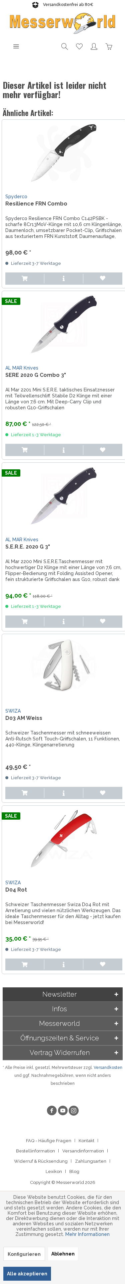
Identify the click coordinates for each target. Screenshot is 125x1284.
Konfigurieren (24, 1254)
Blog (74, 1171)
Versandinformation (83, 1150)
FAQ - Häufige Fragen (48, 1140)
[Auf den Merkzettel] (102, 278)
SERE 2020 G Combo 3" (35, 375)
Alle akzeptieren (27, 1273)
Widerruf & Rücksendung (41, 1161)
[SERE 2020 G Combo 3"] (63, 324)
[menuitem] (16, 46)
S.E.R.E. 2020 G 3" (27, 547)
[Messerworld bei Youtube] (63, 1111)
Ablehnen (63, 1253)
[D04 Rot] (63, 839)
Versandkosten (108, 1067)
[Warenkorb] (108, 46)
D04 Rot (16, 890)
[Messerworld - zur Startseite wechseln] (62, 23)
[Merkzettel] (79, 46)
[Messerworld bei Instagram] (74, 1111)
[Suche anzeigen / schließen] (64, 46)
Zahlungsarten (90, 1161)
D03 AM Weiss (23, 718)
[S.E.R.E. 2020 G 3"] (63, 496)
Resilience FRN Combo (36, 204)
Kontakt (86, 1140)
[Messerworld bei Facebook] (52, 1111)
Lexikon (54, 1171)
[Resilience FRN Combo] (63, 153)
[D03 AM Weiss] (63, 667)
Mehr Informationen (87, 1234)
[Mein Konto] (94, 46)
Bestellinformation (35, 1150)
